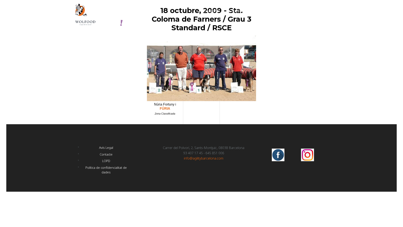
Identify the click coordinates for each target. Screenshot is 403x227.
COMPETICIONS (263, 11)
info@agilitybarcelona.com (203, 158)
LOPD (106, 161)
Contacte (106, 154)
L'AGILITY (211, 11)
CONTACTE (316, 11)
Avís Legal (106, 147)
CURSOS (291, 11)
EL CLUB (234, 11)
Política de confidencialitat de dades (106, 169)
